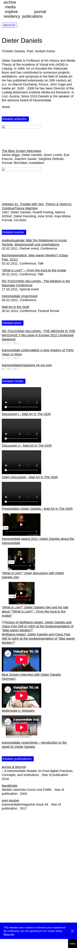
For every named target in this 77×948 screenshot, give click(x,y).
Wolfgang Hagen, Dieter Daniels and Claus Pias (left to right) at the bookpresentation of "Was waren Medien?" (38, 639)
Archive (9, 25)
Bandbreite (9, 786)
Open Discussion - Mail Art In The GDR (30, 477)
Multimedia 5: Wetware (18, 710)
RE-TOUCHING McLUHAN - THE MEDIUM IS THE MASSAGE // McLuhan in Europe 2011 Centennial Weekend (38, 335)
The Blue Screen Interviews (21, 151)
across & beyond (14, 767)
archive (10, 2)
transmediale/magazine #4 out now (27, 365)
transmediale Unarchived (19, 296)
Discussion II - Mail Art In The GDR (27, 445)
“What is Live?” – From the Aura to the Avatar (34, 270)
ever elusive (10, 800)
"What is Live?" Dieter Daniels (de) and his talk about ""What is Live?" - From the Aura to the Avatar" (35, 611)
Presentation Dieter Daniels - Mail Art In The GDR (37, 509)
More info (9, 934)
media (10, 7)
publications (32, 16)
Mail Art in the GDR (15, 307)
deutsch (14, 943)
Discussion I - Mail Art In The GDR (26, 414)
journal (40, 11)
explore (11, 11)
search (5, 943)
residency (12, 16)
